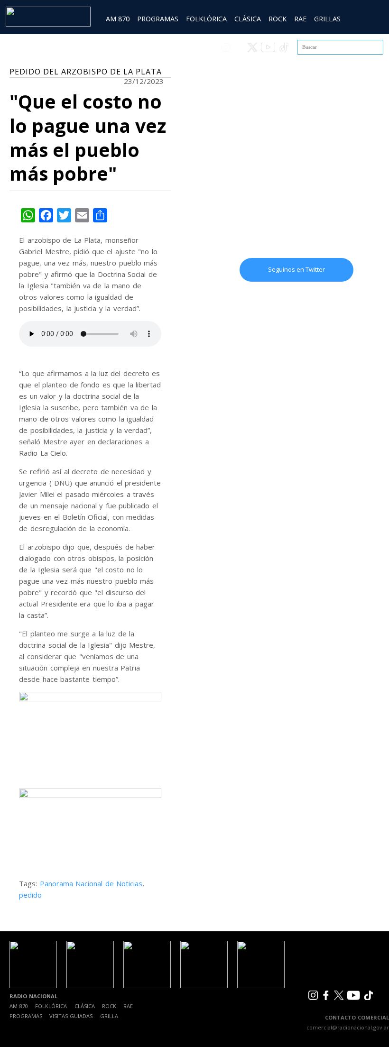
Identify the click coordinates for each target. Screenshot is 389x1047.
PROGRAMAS (157, 18)
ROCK (278, 18)
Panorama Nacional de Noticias (91, 883)
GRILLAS (327, 18)
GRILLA (109, 1015)
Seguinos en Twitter (296, 269)
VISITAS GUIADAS (71, 1015)
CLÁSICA (247, 18)
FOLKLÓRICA (206, 18)
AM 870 (118, 18)
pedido (30, 895)
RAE (300, 18)
